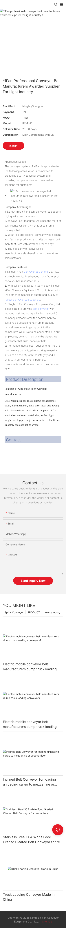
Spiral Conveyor (14, 612)
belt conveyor (41, 308)
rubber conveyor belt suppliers (22, 299)
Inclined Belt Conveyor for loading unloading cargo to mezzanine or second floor (29, 782)
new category (52, 612)
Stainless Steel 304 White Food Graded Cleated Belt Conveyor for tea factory (32, 839)
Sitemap (46, 921)
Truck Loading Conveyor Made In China (29, 897)
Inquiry (13, 145)
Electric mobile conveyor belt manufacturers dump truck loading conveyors (30, 724)
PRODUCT (33, 612)
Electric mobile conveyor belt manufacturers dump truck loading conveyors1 (30, 667)
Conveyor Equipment (36, 271)
